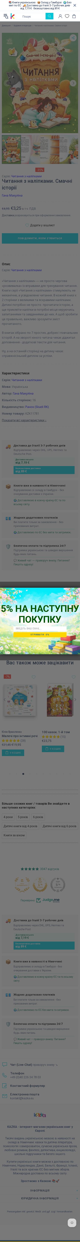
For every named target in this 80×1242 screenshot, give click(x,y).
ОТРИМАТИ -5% (40, 634)
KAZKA (13, 16)
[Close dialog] (76, 591)
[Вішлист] (67, 16)
